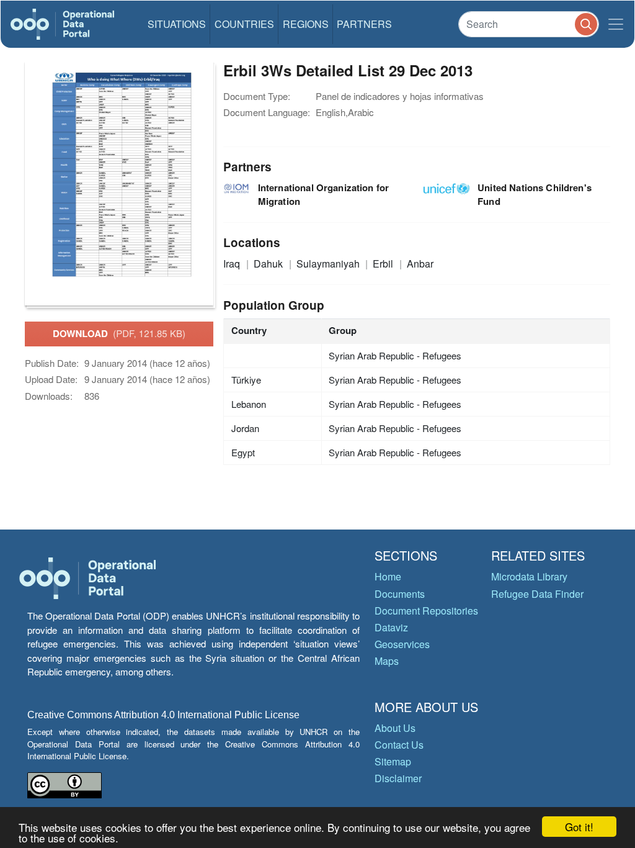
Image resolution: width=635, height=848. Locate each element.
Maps (387, 661)
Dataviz (391, 627)
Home (388, 576)
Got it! (579, 826)
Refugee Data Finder (537, 594)
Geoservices (402, 644)
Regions (306, 24)
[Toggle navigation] (616, 24)
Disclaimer (398, 778)
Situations (177, 24)
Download (119, 333)
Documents (400, 594)
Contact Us (399, 744)
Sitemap (393, 761)
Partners (364, 24)
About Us (395, 728)
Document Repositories (426, 610)
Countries (244, 24)
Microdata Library (529, 576)
